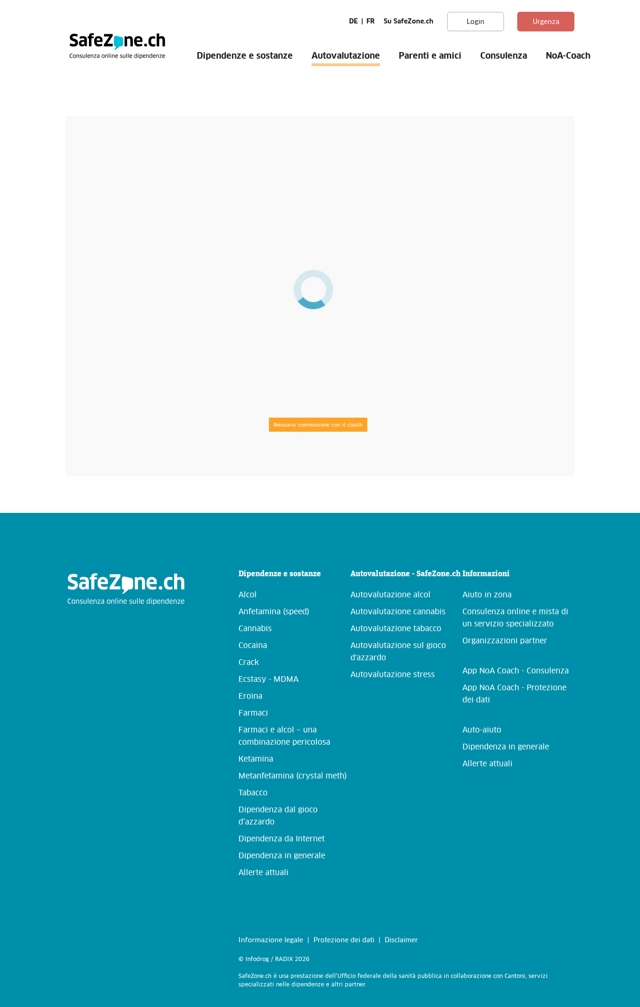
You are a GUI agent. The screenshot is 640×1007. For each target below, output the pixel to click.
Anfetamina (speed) (273, 612)
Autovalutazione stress (392, 675)
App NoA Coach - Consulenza (515, 671)
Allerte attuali (263, 873)
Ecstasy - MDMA (268, 679)
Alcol (247, 595)
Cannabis (255, 629)
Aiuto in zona (487, 595)
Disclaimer (401, 940)
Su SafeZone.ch (408, 21)
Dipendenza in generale (281, 856)
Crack (248, 662)
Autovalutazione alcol (390, 595)
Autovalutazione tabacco (395, 629)
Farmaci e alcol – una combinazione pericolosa (284, 736)
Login (475, 22)
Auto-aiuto (481, 730)
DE (353, 21)
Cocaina (252, 645)
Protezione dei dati (343, 940)
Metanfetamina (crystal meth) (292, 776)
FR (370, 21)
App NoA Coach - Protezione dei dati (514, 694)
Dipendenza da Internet (281, 839)
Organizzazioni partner (504, 641)
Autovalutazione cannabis (398, 612)
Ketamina (255, 759)
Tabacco (253, 793)
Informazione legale (270, 940)
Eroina (250, 696)
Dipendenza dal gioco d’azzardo (278, 816)
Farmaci (253, 713)
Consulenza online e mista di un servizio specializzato (515, 618)
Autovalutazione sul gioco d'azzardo (398, 652)
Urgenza (546, 22)
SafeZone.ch (117, 45)
